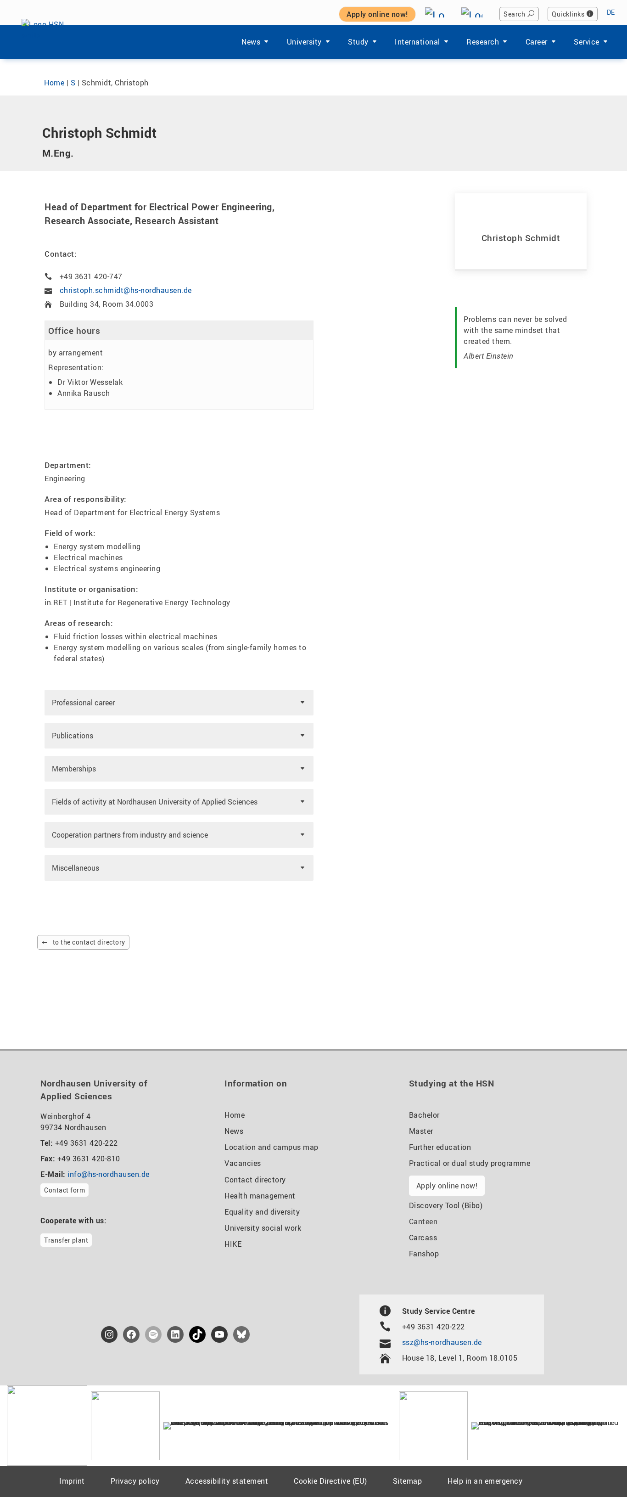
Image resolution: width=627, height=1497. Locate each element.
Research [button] (482, 42)
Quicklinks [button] (568, 14)
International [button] (417, 42)
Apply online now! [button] (377, 14)
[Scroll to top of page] (597, 1469)
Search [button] (514, 14)
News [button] (250, 42)
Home (54, 83)
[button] (179, 702)
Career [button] (537, 42)
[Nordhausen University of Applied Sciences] (47, 42)
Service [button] (586, 42)
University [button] (304, 42)
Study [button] (358, 42)
